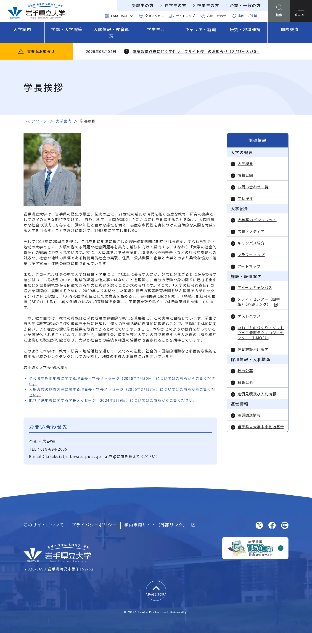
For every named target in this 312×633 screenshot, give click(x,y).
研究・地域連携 (245, 29)
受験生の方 (143, 5)
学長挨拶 (245, 198)
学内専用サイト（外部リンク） (156, 525)
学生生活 (156, 29)
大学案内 (22, 29)
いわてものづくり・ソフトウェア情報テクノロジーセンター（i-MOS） (261, 332)
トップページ (35, 121)
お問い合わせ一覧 (253, 186)
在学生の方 (175, 5)
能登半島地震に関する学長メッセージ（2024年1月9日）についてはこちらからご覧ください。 (113, 400)
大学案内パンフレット (257, 219)
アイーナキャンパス (255, 287)
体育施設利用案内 (253, 349)
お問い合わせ (216, 15)
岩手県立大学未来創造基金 (261, 426)
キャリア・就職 (200, 29)
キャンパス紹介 (251, 242)
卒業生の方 (208, 5)
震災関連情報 (249, 415)
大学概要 (245, 163)
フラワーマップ (251, 254)
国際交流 (290, 29)
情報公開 (245, 175)
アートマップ (249, 266)
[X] (259, 525)
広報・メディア (251, 231)
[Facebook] (272, 525)
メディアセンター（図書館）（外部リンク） (259, 302)
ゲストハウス (249, 315)
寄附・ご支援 (247, 15)
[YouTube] (284, 525)
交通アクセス (154, 15)
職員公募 (245, 382)
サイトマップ (185, 15)
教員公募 (245, 370)
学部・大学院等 (66, 29)
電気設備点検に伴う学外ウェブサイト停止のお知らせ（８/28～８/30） (196, 51)
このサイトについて (44, 525)
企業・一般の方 (245, 5)
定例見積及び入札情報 (257, 393)
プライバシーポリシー (94, 525)
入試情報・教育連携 (111, 32)
